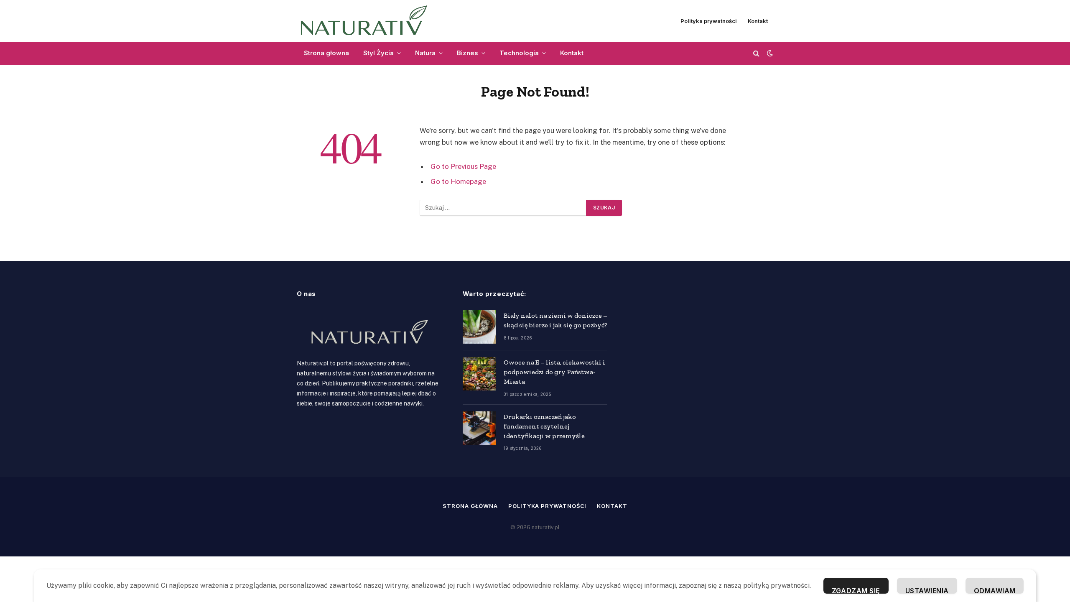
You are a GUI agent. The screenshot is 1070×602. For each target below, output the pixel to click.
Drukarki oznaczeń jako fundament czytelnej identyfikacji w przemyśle (544, 426)
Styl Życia (378, 53)
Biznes (467, 53)
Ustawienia (927, 590)
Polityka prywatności (708, 21)
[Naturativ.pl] (367, 21)
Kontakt (758, 21)
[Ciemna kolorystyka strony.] (769, 53)
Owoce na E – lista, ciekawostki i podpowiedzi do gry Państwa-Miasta (554, 371)
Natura (425, 53)
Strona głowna (326, 53)
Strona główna (470, 506)
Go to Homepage (458, 181)
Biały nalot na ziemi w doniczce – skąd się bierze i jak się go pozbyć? (555, 320)
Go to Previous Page (463, 166)
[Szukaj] (756, 53)
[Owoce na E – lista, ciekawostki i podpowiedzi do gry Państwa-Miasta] (479, 373)
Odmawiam (995, 590)
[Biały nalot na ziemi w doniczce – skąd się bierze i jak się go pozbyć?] (479, 327)
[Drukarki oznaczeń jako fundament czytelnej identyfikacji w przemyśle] (479, 428)
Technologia (519, 53)
